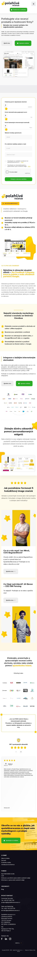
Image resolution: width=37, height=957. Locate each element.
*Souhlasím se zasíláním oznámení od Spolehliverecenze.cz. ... (17, 161)
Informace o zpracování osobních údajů (12, 880)
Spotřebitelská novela (7, 874)
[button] (20, 751)
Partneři (3, 860)
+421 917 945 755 (9, 900)
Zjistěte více (7, 383)
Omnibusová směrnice (8, 864)
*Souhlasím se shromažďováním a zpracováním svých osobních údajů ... (18, 166)
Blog (2, 889)
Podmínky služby (6, 862)
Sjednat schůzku (24, 43)
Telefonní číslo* (11, 154)
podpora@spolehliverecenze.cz (10, 902)
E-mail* (8, 148)
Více (22, 162)
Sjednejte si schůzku (12, 840)
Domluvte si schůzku (19, 9)
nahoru (17, 943)
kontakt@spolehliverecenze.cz (10, 910)
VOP (2, 876)
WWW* (8, 137)
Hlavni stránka (5, 858)
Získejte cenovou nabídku (19, 179)
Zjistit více (7, 43)
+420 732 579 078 (9, 908)
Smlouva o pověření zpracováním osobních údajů (15, 878)
